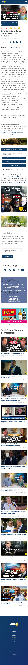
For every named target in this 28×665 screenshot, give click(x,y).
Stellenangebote (14, 641)
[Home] (3, 2)
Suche (14, 633)
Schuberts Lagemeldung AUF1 (9, 23)
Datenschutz (13, 652)
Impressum (6, 652)
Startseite (14, 631)
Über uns (14, 639)
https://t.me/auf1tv (14, 177)
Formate (14, 635)
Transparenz (21, 652)
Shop (14, 643)
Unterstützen (14, 637)
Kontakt (14, 645)
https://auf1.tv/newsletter (17, 182)
